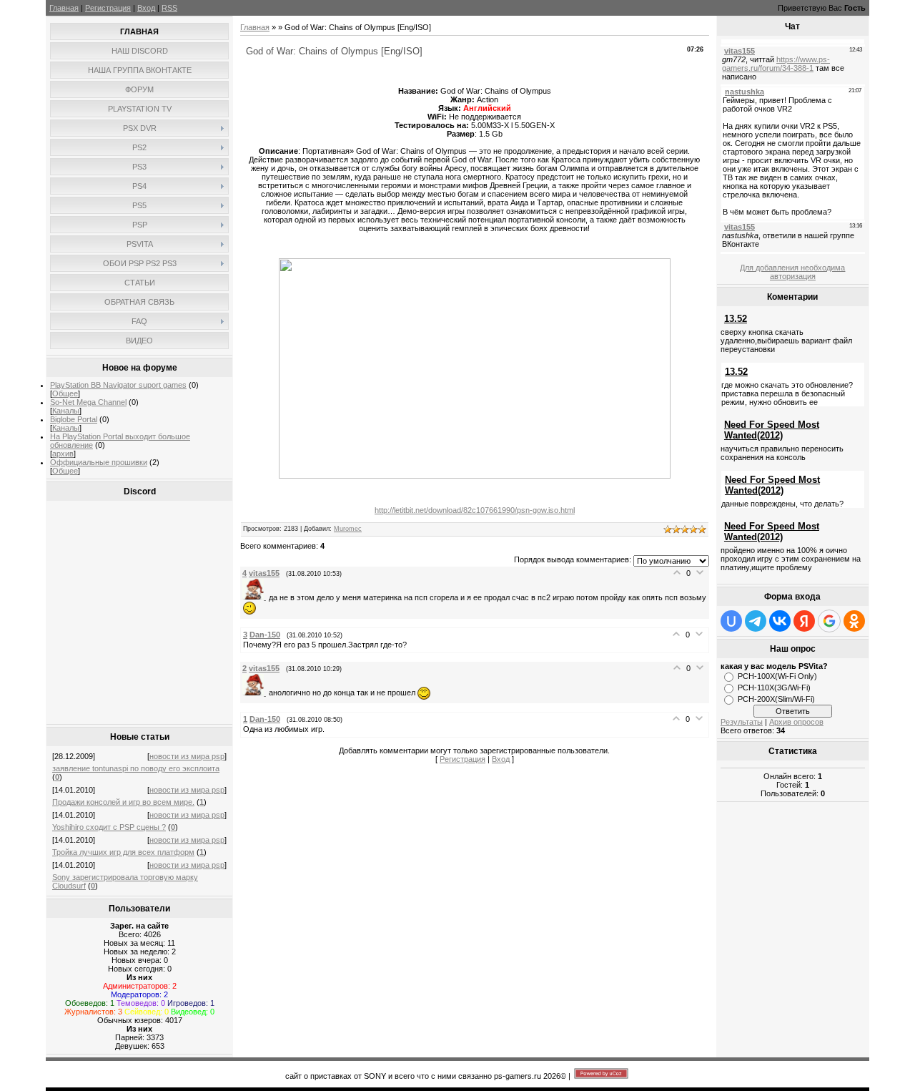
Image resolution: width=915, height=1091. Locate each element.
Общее (65, 393)
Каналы (65, 410)
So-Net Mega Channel (88, 402)
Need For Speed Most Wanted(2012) (771, 430)
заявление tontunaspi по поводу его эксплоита (135, 768)
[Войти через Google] (829, 621)
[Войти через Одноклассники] (854, 621)
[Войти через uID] (731, 621)
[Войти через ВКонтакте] (780, 621)
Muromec (348, 528)
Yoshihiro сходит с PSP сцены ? (109, 827)
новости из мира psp (186, 756)
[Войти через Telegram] (755, 621)
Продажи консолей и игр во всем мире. (123, 802)
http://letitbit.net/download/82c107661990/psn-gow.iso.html (475, 510)
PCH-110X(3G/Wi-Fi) (774, 687)
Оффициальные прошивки (98, 462)
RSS (169, 8)
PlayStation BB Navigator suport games (118, 385)
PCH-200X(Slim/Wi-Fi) (776, 699)
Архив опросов (796, 722)
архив (63, 453)
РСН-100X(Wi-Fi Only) (777, 676)
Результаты (742, 722)
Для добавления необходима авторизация (792, 271)
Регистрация (108, 8)
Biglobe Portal (73, 419)
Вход (146, 8)
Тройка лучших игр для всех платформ (123, 852)
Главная (64, 8)
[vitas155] (255, 596)
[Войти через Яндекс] (804, 621)
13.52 (735, 318)
